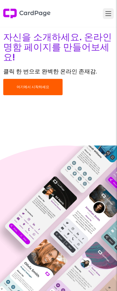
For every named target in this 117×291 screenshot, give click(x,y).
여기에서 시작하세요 (33, 87)
